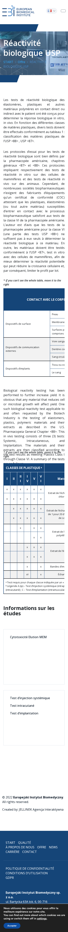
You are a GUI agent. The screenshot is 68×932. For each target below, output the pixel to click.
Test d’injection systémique (30, 698)
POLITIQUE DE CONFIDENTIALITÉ (30, 868)
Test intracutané (22, 706)
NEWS (53, 847)
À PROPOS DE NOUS (20, 847)
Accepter (12, 925)
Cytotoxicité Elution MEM (28, 637)
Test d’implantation (24, 713)
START (10, 843)
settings (42, 918)
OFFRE (41, 847)
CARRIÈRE (12, 852)
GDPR (10, 878)
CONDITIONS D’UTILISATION (27, 873)
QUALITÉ (24, 843)
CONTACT (29, 852)
